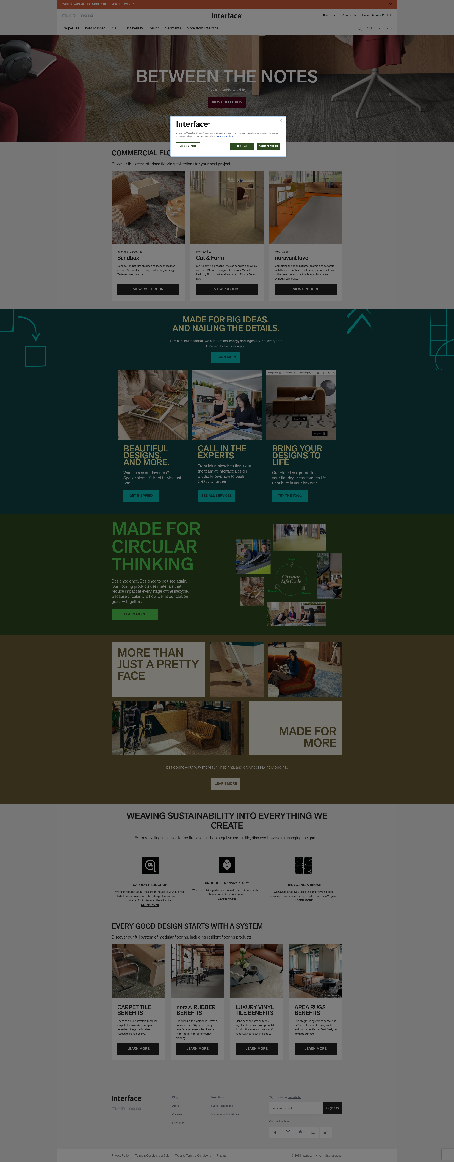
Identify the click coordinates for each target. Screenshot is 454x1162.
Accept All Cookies (268, 146)
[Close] (281, 120)
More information (225, 136)
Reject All (242, 146)
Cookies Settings (188, 146)
